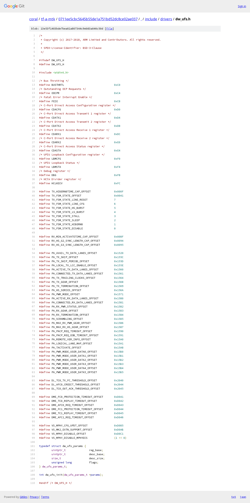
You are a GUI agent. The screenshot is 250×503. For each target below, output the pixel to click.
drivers (166, 19)
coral (33, 19)
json (243, 497)
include (151, 19)
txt (233, 497)
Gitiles (23, 497)
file (109, 28)
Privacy (34, 497)
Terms (45, 497)
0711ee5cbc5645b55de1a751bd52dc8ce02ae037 (98, 19)
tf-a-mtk (48, 19)
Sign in (242, 6)
